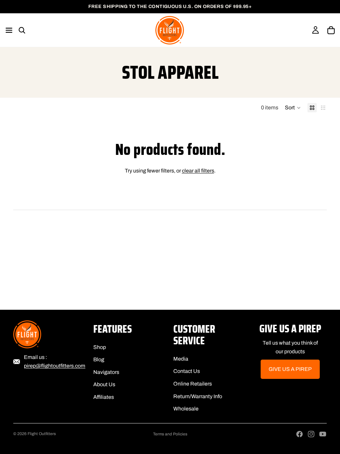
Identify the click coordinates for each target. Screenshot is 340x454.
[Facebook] (299, 434)
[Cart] (331, 30)
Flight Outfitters (42, 433)
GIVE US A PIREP (290, 369)
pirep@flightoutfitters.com (54, 366)
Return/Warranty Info (197, 396)
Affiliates (103, 397)
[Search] (22, 30)
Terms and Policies (170, 434)
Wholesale (186, 408)
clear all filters (198, 170)
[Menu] (12, 30)
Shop (99, 347)
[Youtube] (323, 434)
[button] (293, 107)
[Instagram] (311, 434)
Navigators (106, 372)
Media (180, 359)
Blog (98, 359)
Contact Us (186, 371)
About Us (104, 385)
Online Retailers (192, 384)
